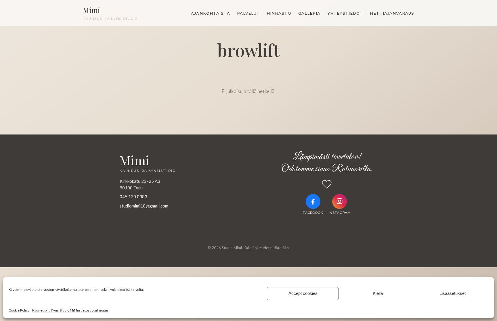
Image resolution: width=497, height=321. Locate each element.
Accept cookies (303, 293)
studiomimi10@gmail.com (144, 205)
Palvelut (248, 13)
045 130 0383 (133, 196)
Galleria (309, 13)
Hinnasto (279, 13)
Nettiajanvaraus (392, 13)
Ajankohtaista (210, 13)
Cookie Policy (19, 310)
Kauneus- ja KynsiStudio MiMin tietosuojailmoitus (70, 310)
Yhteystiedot (345, 13)
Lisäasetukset (452, 293)
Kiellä (378, 293)
